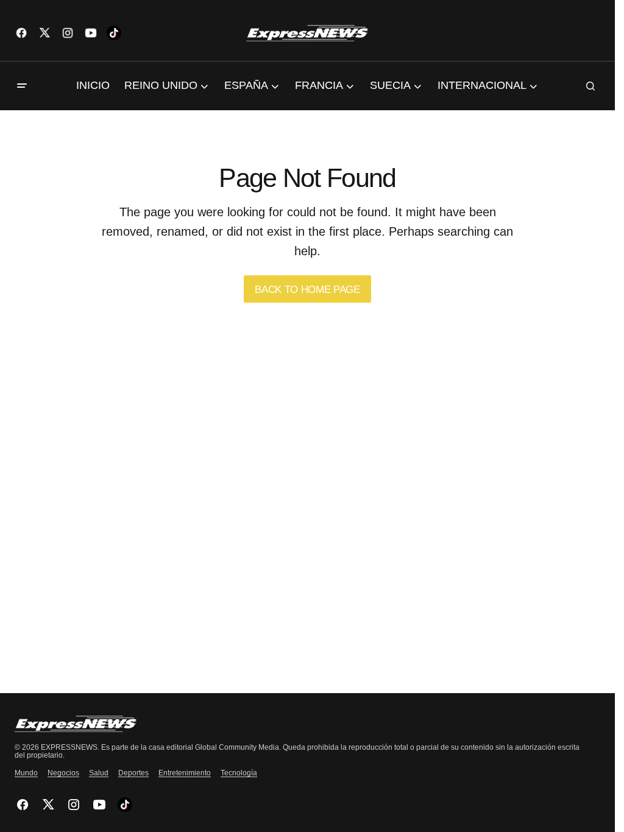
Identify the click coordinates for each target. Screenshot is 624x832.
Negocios (63, 773)
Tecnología (239, 773)
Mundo (26, 773)
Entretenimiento (184, 773)
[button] (22, 86)
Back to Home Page (307, 289)
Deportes (133, 773)
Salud (98, 773)
